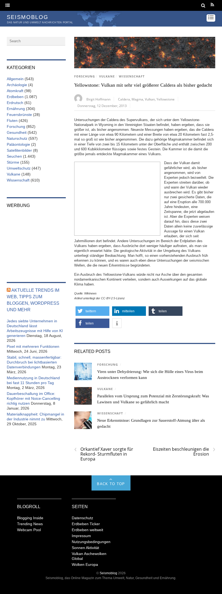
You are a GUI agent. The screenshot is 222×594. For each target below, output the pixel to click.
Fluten (12, 120)
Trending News (30, 524)
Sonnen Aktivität (85, 548)
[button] (92, 311)
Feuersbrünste (19, 114)
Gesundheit (17, 132)
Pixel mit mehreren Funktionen (33, 346)
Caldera (124, 99)
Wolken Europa (85, 564)
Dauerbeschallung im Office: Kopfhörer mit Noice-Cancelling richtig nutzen (33, 398)
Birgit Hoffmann (98, 99)
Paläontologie (18, 144)
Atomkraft (15, 91)
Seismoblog (108, 573)
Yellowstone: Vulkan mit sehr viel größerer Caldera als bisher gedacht (143, 85)
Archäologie (17, 85)
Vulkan (150, 99)
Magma (137, 99)
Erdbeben (15, 97)
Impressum (81, 536)
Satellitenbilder (19, 150)
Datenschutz (82, 518)
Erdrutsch (15, 102)
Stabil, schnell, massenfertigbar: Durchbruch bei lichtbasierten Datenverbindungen (34, 362)
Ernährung (16, 108)
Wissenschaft (132, 76)
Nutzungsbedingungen (91, 542)
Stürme (13, 162)
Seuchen (14, 156)
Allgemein (15, 79)
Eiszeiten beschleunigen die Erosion (184, 451)
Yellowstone (165, 99)
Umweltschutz (19, 168)
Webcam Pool (29, 530)
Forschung (84, 76)
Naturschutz (17, 138)
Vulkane (107, 76)
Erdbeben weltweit (87, 530)
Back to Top (111, 484)
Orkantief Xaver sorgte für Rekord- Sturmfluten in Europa (103, 454)
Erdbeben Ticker (86, 524)
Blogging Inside (30, 518)
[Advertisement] (117, 198)
